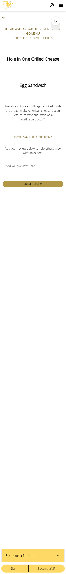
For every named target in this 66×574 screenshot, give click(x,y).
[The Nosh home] (19, 5)
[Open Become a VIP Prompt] (57, 555)
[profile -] (52, 5)
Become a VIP (47, 569)
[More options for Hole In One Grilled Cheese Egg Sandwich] (55, 21)
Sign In (14, 569)
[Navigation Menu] (61, 5)
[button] (4, 17)
